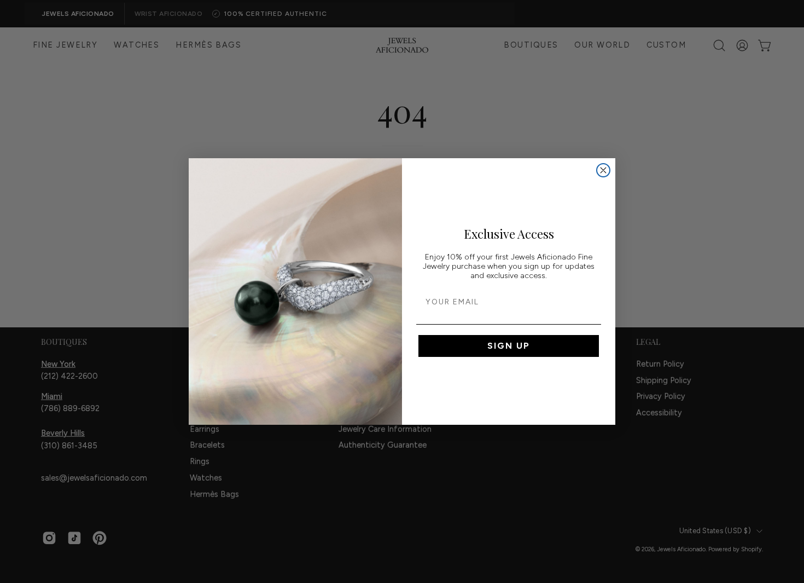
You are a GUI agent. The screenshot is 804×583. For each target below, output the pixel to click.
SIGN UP (508, 345)
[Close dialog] (603, 170)
